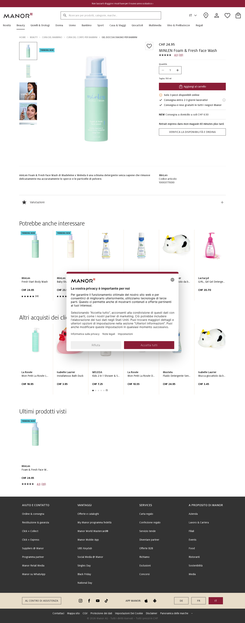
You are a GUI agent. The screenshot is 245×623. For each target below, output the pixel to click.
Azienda (193, 513)
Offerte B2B (146, 548)
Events (192, 539)
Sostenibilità (195, 565)
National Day (84, 582)
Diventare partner (149, 539)
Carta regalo (146, 513)
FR (198, 600)
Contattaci (58, 613)
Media (192, 574)
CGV (85, 613)
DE (181, 600)
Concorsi (144, 574)
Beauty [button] (34, 37)
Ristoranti (194, 556)
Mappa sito (73, 613)
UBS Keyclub (84, 548)
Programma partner (33, 556)
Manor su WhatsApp (33, 574)
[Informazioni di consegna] (224, 100)
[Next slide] (213, 267)
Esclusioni (145, 565)
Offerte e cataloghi (88, 513)
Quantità (163, 64)
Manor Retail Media (33, 565)
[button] (8, 25)
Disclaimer (151, 613)
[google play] (154, 600)
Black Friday (84, 574)
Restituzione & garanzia (35, 522)
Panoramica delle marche (174, 613)
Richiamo (144, 556)
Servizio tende (147, 531)
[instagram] (80, 600)
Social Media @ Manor (90, 556)
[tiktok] (106, 600)
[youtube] (97, 600)
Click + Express (30, 539)
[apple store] (146, 600)
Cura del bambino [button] (52, 37)
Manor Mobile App (88, 539)
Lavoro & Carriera (199, 522)
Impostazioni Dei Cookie (129, 613)
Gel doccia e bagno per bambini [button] (119, 37)
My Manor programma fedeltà (94, 522)
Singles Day (84, 565)
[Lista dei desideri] (149, 46)
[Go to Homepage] (18, 15)
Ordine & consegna (33, 513)
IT (190, 15)
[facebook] (89, 600)
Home (22, 37)
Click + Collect (30, 531)
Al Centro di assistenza (41, 600)
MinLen (163, 175)
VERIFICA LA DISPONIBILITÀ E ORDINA (192, 132)
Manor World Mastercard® (92, 531)
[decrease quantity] (163, 70)
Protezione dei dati (101, 613)
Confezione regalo (150, 522)
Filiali (191, 531)
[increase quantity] (177, 70)
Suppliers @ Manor (33, 548)
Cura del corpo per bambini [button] (82, 37)
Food (192, 548)
